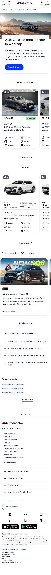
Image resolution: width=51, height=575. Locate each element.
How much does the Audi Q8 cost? (25, 348)
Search (47, 4)
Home (4, 10)
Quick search (14, 485)
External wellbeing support (13, 457)
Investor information (11, 445)
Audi (28, 10)
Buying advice (15, 478)
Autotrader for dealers (19, 492)
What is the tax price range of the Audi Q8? (27, 364)
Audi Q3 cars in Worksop (13, 392)
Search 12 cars (14, 67)
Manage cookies (10, 462)
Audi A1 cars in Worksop (12, 388)
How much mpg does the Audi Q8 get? (27, 355)
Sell (9, 4)
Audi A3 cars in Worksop (13, 385)
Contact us (8, 436)
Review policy (9, 454)
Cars (11, 10)
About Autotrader (10, 439)
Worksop (20, 10)
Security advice (9, 433)
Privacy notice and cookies (13, 448)
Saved (42, 4)
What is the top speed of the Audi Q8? (27, 342)
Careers (7, 442)
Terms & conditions (10, 451)
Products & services (18, 471)
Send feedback (11, 507)
